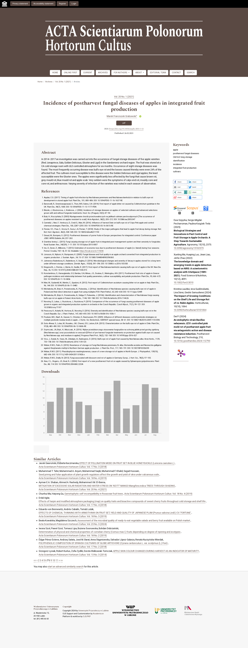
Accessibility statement (43, 3)
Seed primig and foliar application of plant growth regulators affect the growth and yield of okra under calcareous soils (99, 474)
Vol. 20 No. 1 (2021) (63, 82)
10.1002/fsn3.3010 (183, 282)
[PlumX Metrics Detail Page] (181, 353)
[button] (180, 182)
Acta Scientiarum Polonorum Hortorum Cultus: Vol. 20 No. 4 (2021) (73, 489)
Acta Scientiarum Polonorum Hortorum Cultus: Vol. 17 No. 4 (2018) (73, 505)
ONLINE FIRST (70, 72)
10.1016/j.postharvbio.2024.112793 (192, 340)
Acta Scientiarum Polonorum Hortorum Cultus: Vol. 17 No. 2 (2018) (73, 546)
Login (74, 3)
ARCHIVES (103, 72)
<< (35, 560)
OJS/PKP (87, 616)
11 (57, 560)
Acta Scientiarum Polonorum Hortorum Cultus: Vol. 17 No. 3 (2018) (73, 466)
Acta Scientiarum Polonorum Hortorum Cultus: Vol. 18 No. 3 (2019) (73, 516)
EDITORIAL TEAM (158, 72)
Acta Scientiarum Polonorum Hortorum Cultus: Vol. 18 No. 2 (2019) (73, 535)
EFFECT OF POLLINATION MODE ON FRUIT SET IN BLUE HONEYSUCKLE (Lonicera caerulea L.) (126, 463)
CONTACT (176, 72)
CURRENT (87, 72)
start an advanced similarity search (65, 566)
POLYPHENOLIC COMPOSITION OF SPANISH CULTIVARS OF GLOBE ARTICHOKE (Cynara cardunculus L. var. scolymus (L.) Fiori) (103, 543)
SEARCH (191, 72)
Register (62, 3)
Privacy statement (20, 3)
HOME (55, 72)
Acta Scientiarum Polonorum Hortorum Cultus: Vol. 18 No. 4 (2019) (73, 478)
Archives (48, 82)
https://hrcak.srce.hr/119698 (91, 251)
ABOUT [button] (138, 72)
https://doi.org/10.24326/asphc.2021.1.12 (126, 128)
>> (61, 560)
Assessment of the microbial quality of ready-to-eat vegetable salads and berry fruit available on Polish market (134, 520)
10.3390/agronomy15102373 (189, 248)
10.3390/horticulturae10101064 (190, 310)
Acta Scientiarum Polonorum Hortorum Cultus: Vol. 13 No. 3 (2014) (73, 554)
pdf (124, 123)
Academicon (98, 613)
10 (54, 560)
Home (40, 82)
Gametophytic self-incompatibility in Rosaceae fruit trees (93, 493)
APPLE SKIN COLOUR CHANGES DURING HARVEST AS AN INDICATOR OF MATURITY (156, 551)
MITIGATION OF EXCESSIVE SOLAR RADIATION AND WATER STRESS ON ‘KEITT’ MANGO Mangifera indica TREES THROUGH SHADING (107, 485)
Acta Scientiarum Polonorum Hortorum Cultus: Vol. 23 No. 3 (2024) (73, 524)
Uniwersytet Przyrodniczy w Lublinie (93, 610)
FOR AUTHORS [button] (121, 72)
